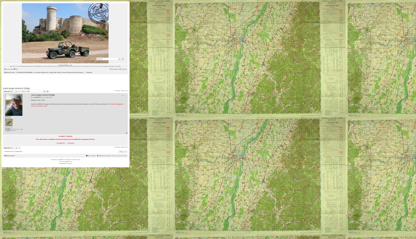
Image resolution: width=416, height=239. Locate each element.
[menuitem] (16, 69)
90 (11, 128)
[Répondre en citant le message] (122, 95)
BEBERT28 (8, 116)
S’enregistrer (60, 143)
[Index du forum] (65, 33)
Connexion (70, 143)
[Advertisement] (65, 80)
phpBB (60, 159)
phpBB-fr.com (68, 161)
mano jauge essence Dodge (16, 88)
